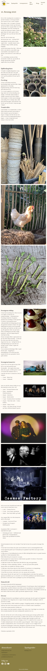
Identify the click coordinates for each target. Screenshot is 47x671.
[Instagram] (5, 664)
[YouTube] (8, 664)
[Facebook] (2, 664)
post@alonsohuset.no (7, 656)
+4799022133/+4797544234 (8, 655)
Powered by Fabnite (23, 669)
